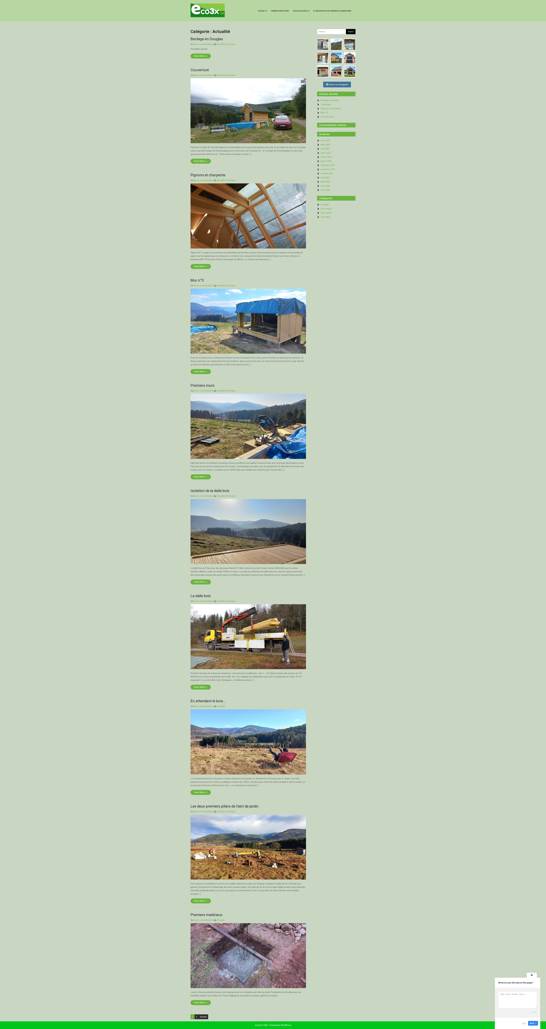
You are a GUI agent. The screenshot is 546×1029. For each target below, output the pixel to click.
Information (326, 208)
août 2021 (325, 177)
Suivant (203, 1017)
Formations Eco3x (280, 11)
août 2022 (325, 140)
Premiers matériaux (206, 915)
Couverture (200, 70)
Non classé (326, 213)
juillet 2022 (325, 144)
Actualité (221, 44)
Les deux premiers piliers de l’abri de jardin (224, 806)
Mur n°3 (197, 280)
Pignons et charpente (208, 175)
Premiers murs (202, 385)
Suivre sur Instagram (338, 84)
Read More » (200, 56)
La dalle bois (201, 596)
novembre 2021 (328, 169)
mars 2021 (326, 186)
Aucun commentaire (202, 44)
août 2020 (325, 190)
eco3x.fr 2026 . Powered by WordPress (273, 1025)
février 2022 (326, 157)
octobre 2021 (327, 173)
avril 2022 (325, 148)
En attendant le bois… (208, 701)
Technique (230, 44)
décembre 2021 (328, 165)
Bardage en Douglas (207, 39)
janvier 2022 (326, 161)
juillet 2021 (325, 181)
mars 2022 (326, 153)
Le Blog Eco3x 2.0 (301, 11)
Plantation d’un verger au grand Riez (332, 11)
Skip (524, 1023)
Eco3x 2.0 (262, 11)
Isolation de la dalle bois (210, 491)
